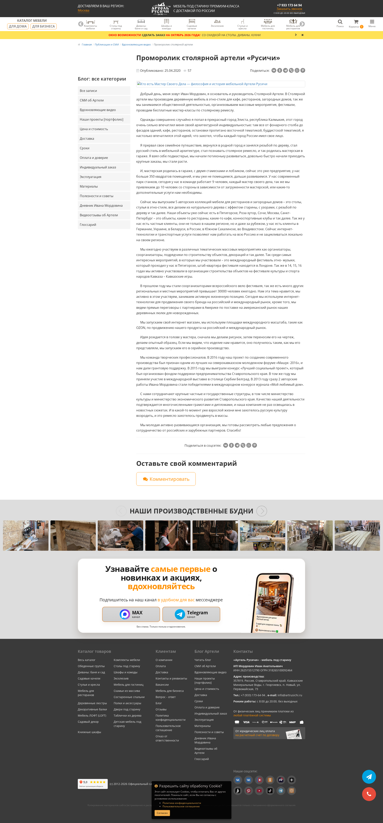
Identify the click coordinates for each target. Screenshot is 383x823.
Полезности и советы (96, 196)
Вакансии (162, 684)
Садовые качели (89, 678)
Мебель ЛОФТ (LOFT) (92, 715)
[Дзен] (291, 780)
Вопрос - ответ (166, 697)
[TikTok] (270, 790)
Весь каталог (86, 660)
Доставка (87, 138)
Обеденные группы (91, 666)
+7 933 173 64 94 (289, 5)
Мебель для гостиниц (128, 684)
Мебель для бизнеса (170, 691)
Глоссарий (88, 224)
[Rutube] (280, 780)
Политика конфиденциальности (182, 803)
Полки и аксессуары (127, 703)
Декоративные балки (92, 709)
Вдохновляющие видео (98, 110)
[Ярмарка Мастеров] (291, 790)
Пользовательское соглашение (181, 806)
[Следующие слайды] (261, 511)
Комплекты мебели (127, 660)
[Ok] (270, 780)
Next (302, 24)
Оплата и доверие (94, 157)
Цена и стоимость (94, 129)
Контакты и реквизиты (171, 678)
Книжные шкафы (89, 732)
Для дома (18, 26)
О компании (164, 660)
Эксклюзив (121, 678)
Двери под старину (127, 709)
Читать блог (202, 660)
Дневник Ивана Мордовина (101, 205)
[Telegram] (285, 70)
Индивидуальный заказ (98, 167)
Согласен (162, 813)
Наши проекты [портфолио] (101, 119)
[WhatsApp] (297, 70)
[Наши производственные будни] (25, 535)
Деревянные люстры (92, 703)
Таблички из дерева (127, 715)
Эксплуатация (90, 177)
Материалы (89, 186)
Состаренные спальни (129, 697)
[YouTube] (259, 790)
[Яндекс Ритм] (237, 790)
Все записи (88, 90)
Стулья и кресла (89, 684)
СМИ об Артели (92, 100)
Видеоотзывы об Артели (99, 215)
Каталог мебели (32, 21)
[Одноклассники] (279, 70)
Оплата (161, 666)
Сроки (84, 148)
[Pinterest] (302, 70)
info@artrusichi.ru (289, 695)
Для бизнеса (43, 26)
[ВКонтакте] (273, 70)
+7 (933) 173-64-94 (253, 695)
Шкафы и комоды (125, 672)
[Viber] (291, 70)
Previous (81, 24)
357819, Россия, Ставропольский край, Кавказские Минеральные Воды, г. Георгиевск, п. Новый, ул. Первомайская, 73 (268, 685)
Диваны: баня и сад (91, 672)
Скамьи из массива (127, 691)
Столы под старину (127, 666)
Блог (159, 703)
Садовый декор (88, 722)
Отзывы (161, 709)
